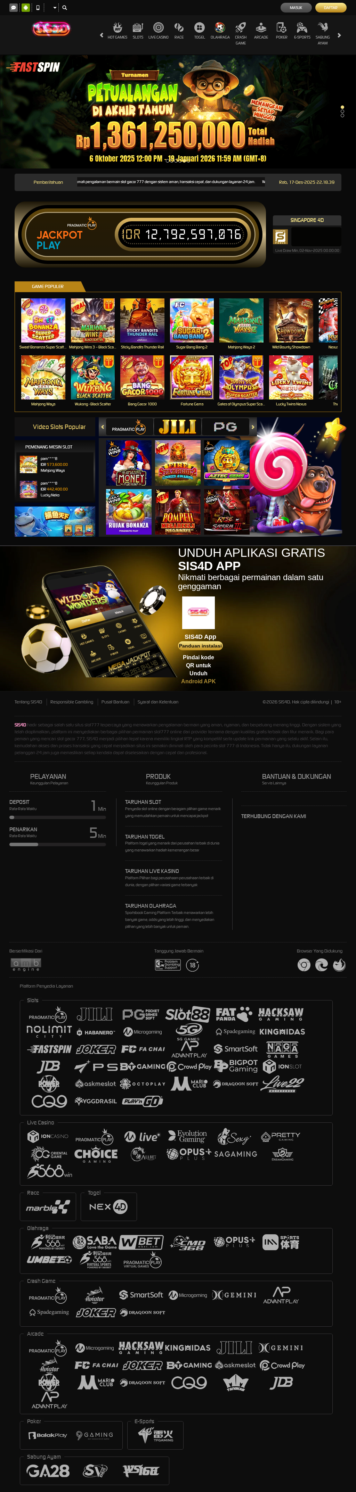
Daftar (331, 7)
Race (179, 37)
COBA (133, 456)
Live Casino (158, 37)
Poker (282, 37)
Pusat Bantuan (115, 702)
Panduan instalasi (200, 646)
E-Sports (302, 37)
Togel (199, 37)
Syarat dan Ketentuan (158, 702)
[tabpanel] (178, 111)
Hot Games (117, 37)
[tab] (129, 426)
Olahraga (220, 37)
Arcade (261, 37)
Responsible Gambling (71, 702)
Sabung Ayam (323, 40)
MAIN (47, 320)
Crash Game (240, 40)
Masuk (296, 7)
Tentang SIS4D (28, 702)
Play (48, 245)
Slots (138, 37)
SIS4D (20, 725)
